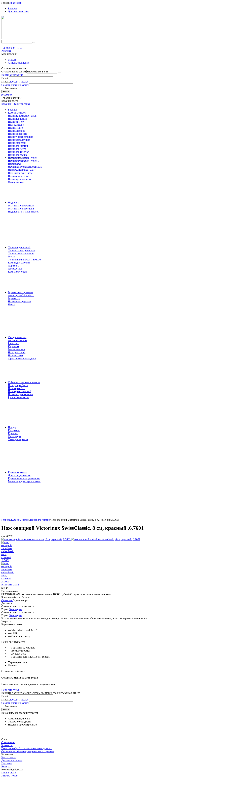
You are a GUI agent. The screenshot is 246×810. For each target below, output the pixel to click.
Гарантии (6, 763)
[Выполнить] (59, 72)
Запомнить (11, 88)
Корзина (6, 103)
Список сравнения (18, 62)
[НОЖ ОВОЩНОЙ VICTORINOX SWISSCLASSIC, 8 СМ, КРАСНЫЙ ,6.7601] (36, 539)
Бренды (12, 8)
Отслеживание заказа (13, 71)
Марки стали (8, 772)
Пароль (5, 81)
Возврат (6, 766)
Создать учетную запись (15, 85)
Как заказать (8, 757)
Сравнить (7, 600)
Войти (5, 74)
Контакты (7, 745)
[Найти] (33, 42)
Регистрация (16, 74)
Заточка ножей (9, 775)
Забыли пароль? (19, 81)
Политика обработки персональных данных (26, 748)
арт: (3, 536)
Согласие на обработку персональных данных (27, 751)
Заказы (12, 59)
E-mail (4, 78)
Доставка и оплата (18, 11)
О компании (8, 742)
